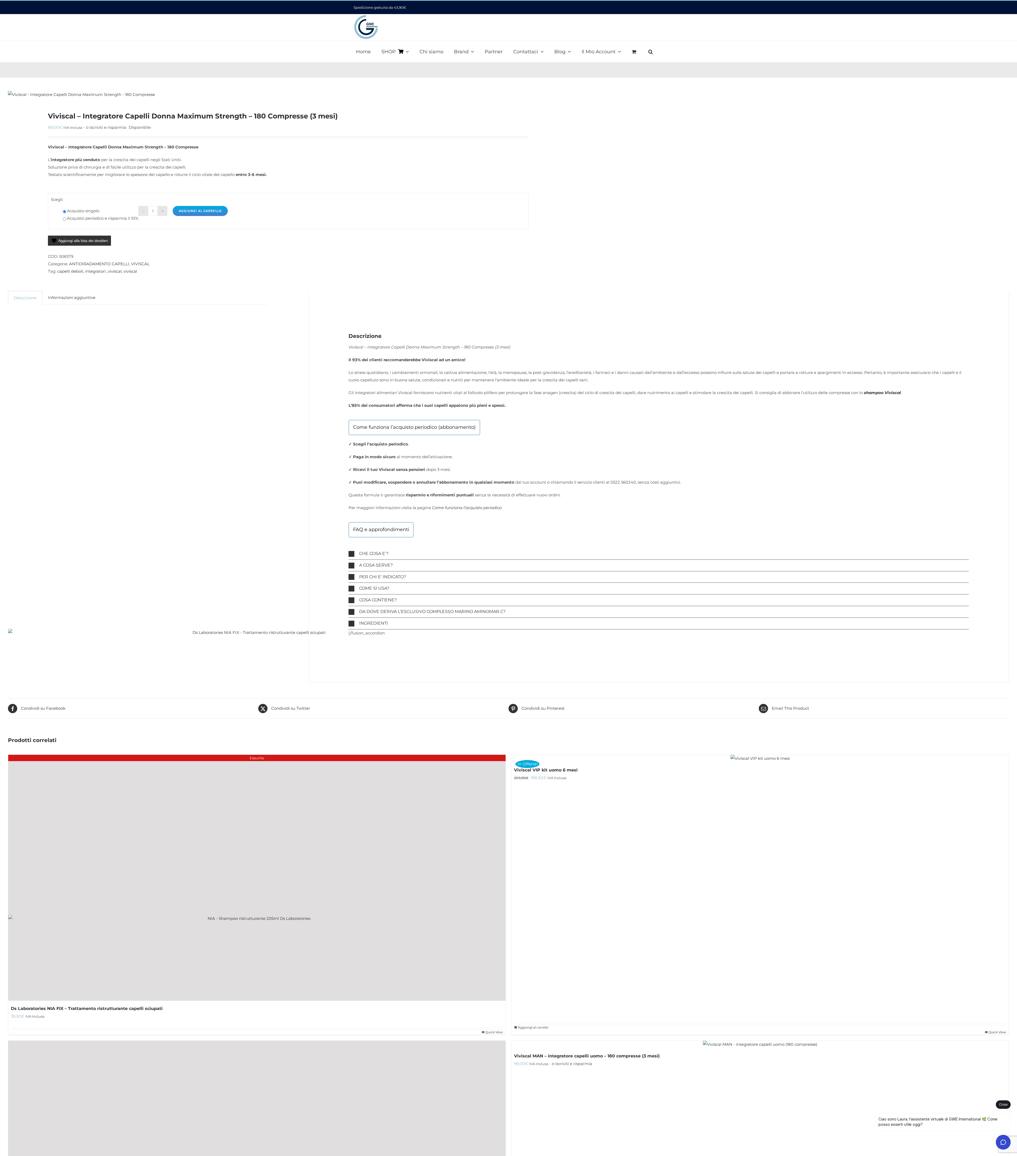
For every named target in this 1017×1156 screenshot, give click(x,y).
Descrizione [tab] (25, 297)
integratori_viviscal (103, 271)
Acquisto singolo (83, 210)
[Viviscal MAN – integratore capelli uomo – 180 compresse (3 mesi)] (760, 1044)
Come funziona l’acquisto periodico (467, 507)
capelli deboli (70, 271)
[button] (650, 51)
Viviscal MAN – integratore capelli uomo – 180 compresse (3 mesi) (587, 1055)
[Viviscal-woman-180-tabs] (248, 94)
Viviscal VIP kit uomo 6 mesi (546, 770)
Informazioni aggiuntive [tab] (71, 297)
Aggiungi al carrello (200, 211)
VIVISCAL (140, 263)
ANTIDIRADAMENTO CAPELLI (99, 263)
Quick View (997, 1032)
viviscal (130, 271)
